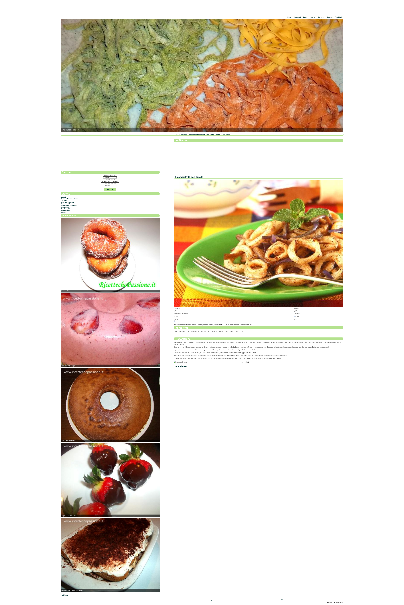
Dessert (329, 17)
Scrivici (63, 212)
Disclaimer (212, 599)
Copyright (281, 599)
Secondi (312, 17)
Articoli (63, 197)
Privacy (212, 600)
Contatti (341, 599)
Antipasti (297, 17)
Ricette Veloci (65, 210)
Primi (305, 17)
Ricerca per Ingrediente (69, 205)
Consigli (64, 200)
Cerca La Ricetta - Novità (69, 199)
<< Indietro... (181, 366)
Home (289, 17)
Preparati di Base (67, 204)
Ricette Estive (65, 207)
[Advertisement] (237, 158)
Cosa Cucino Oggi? (68, 202)
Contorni (321, 17)
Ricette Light (65, 209)
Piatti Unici (339, 17)
